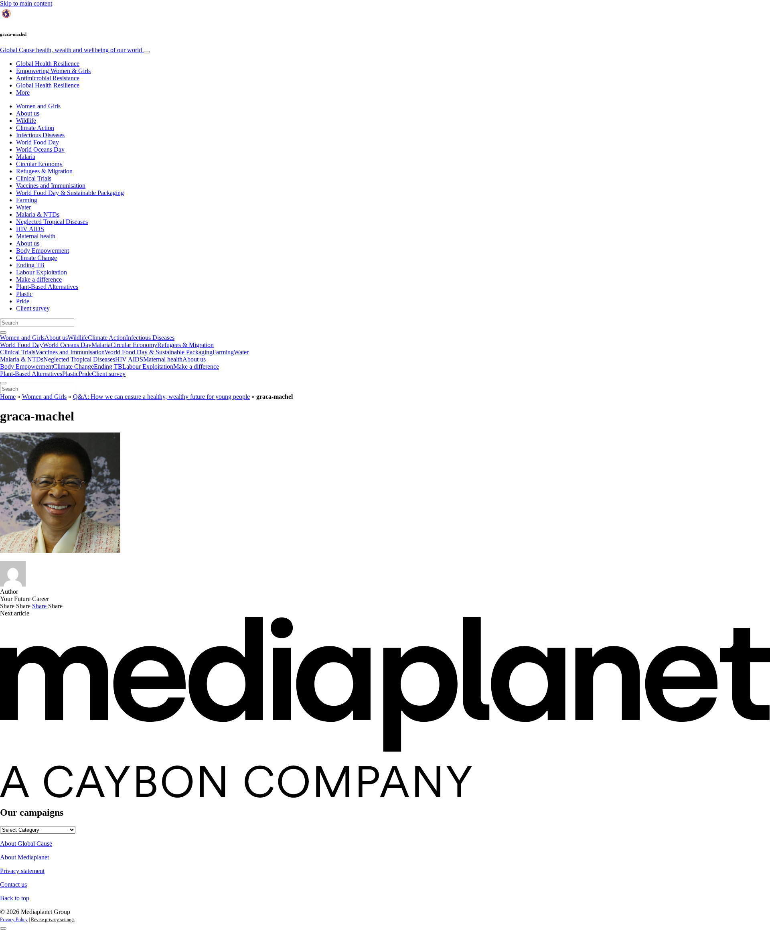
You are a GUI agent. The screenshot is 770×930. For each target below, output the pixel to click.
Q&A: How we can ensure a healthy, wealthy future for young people (161, 396)
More (23, 92)
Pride (22, 301)
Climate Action (35, 127)
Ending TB (30, 265)
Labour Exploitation (41, 272)
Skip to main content (26, 3)
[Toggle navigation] (147, 52)
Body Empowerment (42, 250)
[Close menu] (3, 383)
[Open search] (3, 332)
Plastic (24, 293)
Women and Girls (38, 106)
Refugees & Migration (44, 171)
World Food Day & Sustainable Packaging (70, 192)
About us (27, 113)
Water (23, 207)
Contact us (13, 884)
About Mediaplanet (24, 857)
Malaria (25, 156)
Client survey (33, 308)
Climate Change (36, 257)
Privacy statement (22, 870)
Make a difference (39, 279)
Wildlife (26, 120)
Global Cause (71, 50)
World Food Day (37, 142)
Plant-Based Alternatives (47, 286)
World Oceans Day (40, 149)
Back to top (14, 898)
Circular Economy (39, 163)
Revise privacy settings (53, 919)
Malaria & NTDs (37, 214)
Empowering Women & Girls (53, 70)
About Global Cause (26, 843)
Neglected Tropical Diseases (52, 221)
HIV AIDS (30, 228)
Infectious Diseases (40, 135)
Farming (26, 200)
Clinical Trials (33, 178)
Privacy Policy (14, 919)
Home (8, 396)
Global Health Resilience (47, 63)
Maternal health (35, 236)
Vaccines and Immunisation (50, 185)
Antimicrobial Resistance (47, 78)
